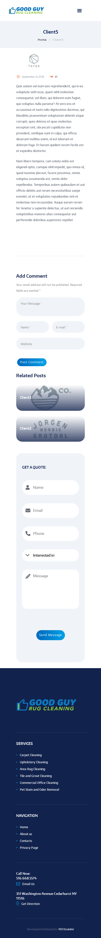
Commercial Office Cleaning (39, 783)
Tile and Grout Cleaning (36, 776)
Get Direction (30, 904)
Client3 (25, 397)
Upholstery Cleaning (34, 762)
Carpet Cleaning (31, 755)
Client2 (25, 428)
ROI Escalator (66, 929)
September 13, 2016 (33, 76)
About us (26, 834)
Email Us (28, 884)
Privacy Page (29, 848)
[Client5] (50, 60)
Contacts (26, 841)
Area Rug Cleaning (32, 769)
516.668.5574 (26, 878)
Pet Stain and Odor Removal (39, 789)
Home (42, 39)
